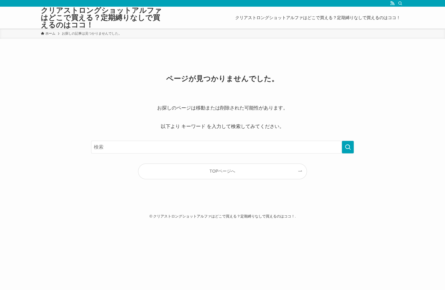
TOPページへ (222, 171)
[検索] (400, 3)
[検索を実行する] (348, 147)
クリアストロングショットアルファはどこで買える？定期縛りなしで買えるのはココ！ (101, 18)
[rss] (392, 3)
